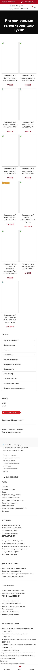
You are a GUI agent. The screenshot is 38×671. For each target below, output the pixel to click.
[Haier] (20, 442)
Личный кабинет (8, 505)
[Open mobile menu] (2, 7)
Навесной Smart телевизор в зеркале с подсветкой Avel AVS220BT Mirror (10, 268)
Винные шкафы (8, 609)
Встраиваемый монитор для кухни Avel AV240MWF (10, 124)
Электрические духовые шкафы (14, 568)
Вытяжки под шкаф (9, 530)
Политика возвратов (9, 503)
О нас (4, 492)
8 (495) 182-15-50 (29, 2)
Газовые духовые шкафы (11, 571)
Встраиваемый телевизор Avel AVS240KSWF (10, 171)
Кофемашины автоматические (13, 593)
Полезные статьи (8, 489)
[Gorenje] (24, 442)
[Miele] (3, 442)
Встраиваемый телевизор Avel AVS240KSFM (28, 124)
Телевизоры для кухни (10, 614)
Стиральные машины (10, 612)
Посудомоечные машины (11, 603)
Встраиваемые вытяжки (11, 525)
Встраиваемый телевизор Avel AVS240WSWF (28, 171)
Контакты (5, 511)
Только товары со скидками (12, 429)
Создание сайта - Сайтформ (10, 650)
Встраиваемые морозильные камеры (16, 546)
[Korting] (12, 442)
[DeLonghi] (28, 442)
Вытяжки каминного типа (12, 528)
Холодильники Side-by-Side (12, 541)
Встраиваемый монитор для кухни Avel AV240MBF (28, 78)
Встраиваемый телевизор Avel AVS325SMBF (10, 217)
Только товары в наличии (11, 432)
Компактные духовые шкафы (13, 576)
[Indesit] (16, 442)
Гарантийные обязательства (12, 500)
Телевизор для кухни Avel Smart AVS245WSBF (28, 266)
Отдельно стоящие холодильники (15, 549)
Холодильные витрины (10, 552)
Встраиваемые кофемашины (13, 590)
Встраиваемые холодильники (13, 543)
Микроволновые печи (10, 601)
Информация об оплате (11, 497)
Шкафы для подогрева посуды (14, 606)
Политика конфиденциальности (14, 508)
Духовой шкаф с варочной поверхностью (17, 574)
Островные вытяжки (10, 533)
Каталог (5, 486)
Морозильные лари (9, 554)
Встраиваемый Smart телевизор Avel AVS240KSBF (10, 78)
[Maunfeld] (7, 442)
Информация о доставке (11, 495)
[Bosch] (33, 442)
